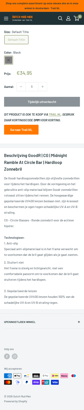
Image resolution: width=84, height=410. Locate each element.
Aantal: (9, 86)
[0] (76, 18)
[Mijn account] (68, 18)
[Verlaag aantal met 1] (21, 86)
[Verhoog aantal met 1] (42, 86)
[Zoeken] (60, 18)
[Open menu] (6, 18)
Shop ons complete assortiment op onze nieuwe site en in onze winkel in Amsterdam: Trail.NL (42, 6)
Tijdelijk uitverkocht (42, 102)
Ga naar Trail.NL (21, 130)
